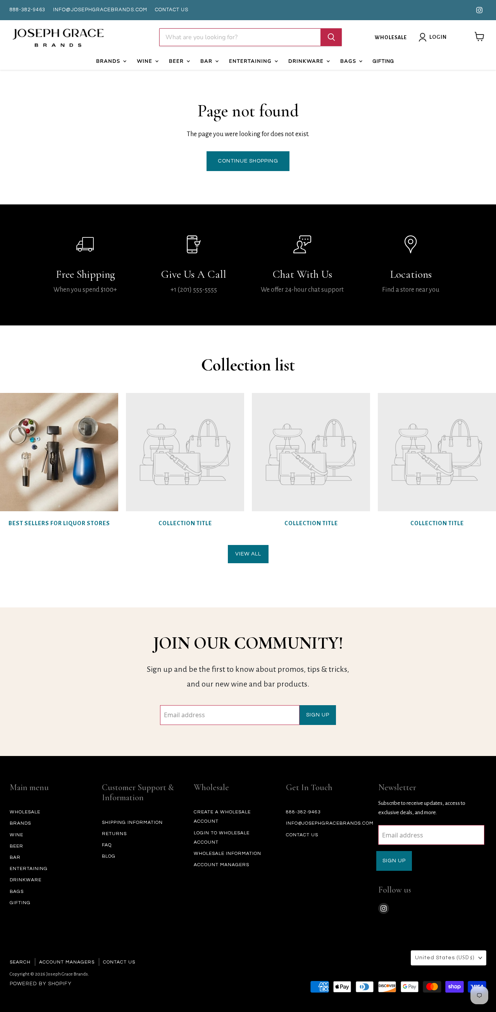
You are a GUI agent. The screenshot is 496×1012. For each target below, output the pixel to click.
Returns (114, 833)
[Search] (331, 37)
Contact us (171, 9)
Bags (349, 61)
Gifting (383, 61)
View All (248, 554)
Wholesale (391, 37)
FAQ (107, 845)
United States (445, 957)
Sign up (317, 715)
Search (20, 962)
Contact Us (119, 962)
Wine (145, 61)
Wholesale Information (227, 853)
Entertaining (251, 61)
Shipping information (132, 822)
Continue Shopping (248, 161)
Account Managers (221, 864)
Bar (207, 61)
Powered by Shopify (41, 983)
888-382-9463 (27, 9)
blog (108, 856)
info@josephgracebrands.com (100, 9)
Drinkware (307, 61)
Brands (109, 61)
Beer (177, 61)
